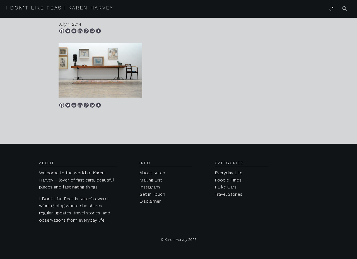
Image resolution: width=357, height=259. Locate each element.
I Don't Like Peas (59, 8)
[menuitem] (331, 8)
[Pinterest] (86, 30)
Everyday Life (228, 172)
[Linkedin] (80, 30)
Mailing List (150, 180)
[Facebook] (61, 30)
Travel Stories (228, 194)
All (331, 20)
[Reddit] (73, 30)
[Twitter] (67, 30)
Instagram (149, 187)
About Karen (152, 172)
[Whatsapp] (92, 30)
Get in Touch (152, 194)
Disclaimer (150, 201)
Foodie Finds (228, 180)
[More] (98, 30)
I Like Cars (340, 52)
